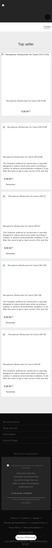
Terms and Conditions (32, 527)
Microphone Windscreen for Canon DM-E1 (21, 226)
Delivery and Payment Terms (15, 523)
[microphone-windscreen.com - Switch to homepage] (26, 5)
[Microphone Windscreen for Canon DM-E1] (26, 207)
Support (36, 518)
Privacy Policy (14, 527)
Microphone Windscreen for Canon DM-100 (22, 295)
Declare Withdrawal (26, 537)
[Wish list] (35, 16)
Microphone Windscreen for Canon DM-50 (21, 364)
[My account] (41, 16)
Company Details (26, 532)
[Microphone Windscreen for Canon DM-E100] (26, 74)
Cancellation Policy (38, 523)
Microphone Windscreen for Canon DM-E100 (26, 101)
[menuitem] (4, 16)
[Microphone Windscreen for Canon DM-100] (26, 276)
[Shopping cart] (47, 16)
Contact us (25, 518)
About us (14, 518)
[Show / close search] (29, 16)
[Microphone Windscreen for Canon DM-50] (26, 345)
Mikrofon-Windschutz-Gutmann (35, 542)
